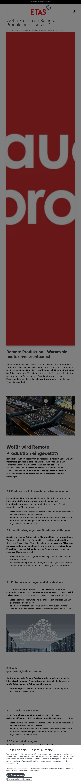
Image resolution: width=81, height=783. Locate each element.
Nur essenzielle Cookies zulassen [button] (19, 779)
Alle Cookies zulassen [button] (15, 775)
